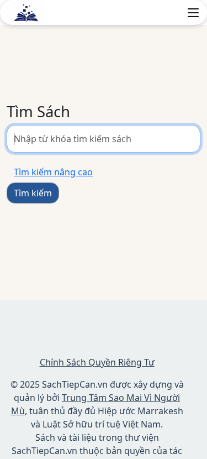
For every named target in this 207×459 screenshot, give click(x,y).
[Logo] (26, 12)
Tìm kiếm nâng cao (53, 172)
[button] (193, 12)
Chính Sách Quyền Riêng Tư (97, 362)
